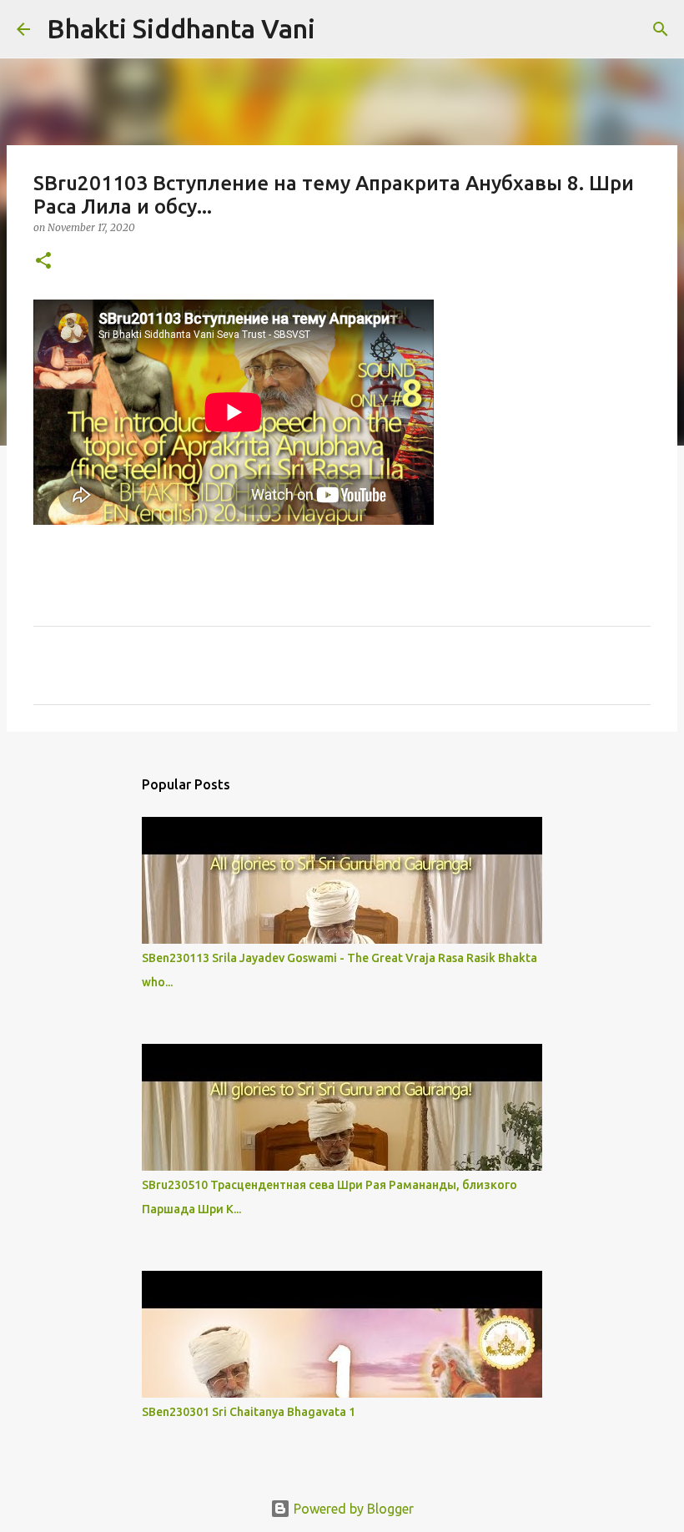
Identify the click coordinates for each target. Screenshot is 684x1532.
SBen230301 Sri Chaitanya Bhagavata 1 (248, 1412)
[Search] (339, 29)
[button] (43, 261)
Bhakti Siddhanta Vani (181, 28)
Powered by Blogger (352, 1508)
